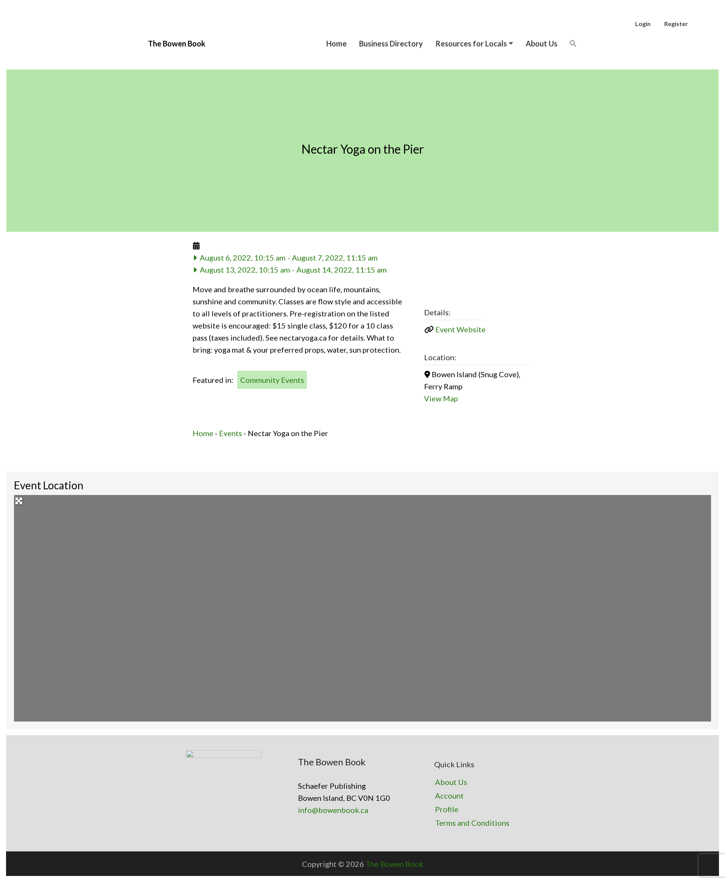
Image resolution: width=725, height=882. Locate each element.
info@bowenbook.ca (333, 809)
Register (676, 23)
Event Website (460, 329)
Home (336, 43)
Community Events (272, 379)
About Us (541, 43)
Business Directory (391, 43)
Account (449, 795)
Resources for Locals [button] (471, 43)
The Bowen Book (394, 863)
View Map (441, 398)
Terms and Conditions (472, 822)
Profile (446, 809)
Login (643, 23)
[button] (573, 43)
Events (230, 433)
